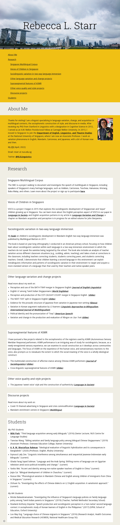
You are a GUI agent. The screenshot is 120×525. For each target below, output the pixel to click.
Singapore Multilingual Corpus (24, 64)
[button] (4, 521)
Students (12, 98)
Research (12, 59)
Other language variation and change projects (31, 79)
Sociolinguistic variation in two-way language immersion (35, 74)
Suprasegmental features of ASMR (25, 83)
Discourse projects (18, 93)
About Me (12, 55)
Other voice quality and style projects (27, 88)
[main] (60, 25)
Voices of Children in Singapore (24, 69)
